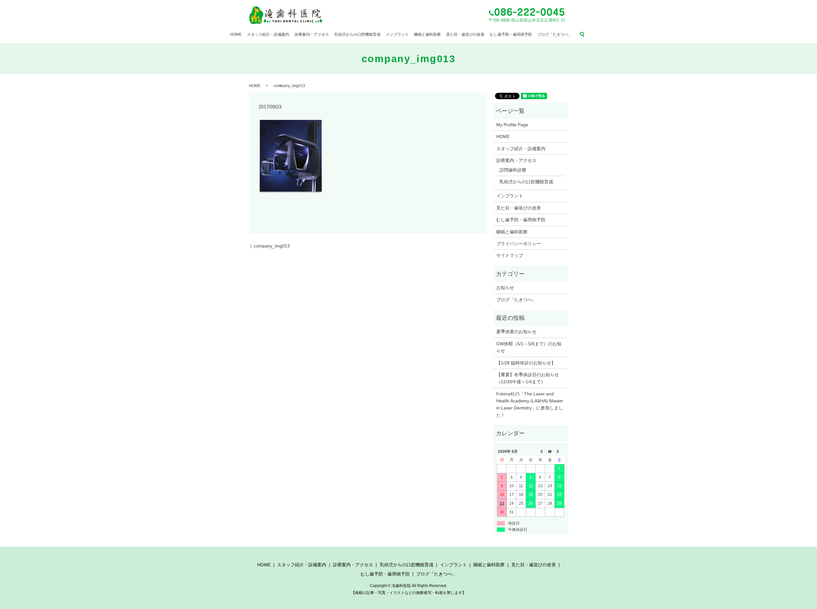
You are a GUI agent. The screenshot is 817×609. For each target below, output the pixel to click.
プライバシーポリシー (518, 243)
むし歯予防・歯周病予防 (511, 34)
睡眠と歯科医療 (427, 34)
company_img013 (272, 245)
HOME (236, 34)
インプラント (397, 34)
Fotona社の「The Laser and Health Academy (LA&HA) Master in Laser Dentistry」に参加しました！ (529, 404)
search (582, 34)
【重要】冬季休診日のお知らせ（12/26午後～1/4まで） (527, 378)
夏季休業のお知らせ (516, 331)
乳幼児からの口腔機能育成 (357, 34)
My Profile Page (512, 124)
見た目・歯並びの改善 (465, 34)
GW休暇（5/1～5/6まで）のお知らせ (528, 347)
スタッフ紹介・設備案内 (268, 34)
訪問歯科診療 (512, 169)
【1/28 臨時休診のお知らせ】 (526, 362)
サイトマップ (509, 255)
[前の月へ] (540, 451)
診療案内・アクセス (312, 34)
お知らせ (505, 287)
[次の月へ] (559, 451)
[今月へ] (550, 451)
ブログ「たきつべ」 (554, 34)
